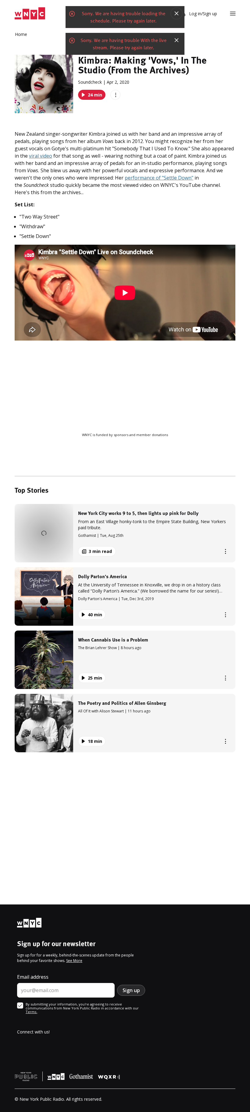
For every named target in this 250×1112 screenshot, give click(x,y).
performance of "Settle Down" (159, 177)
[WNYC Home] (30, 13)
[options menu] (115, 95)
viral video (40, 155)
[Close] (176, 13)
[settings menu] (233, 14)
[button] (125, 533)
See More (74, 960)
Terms (31, 1011)
